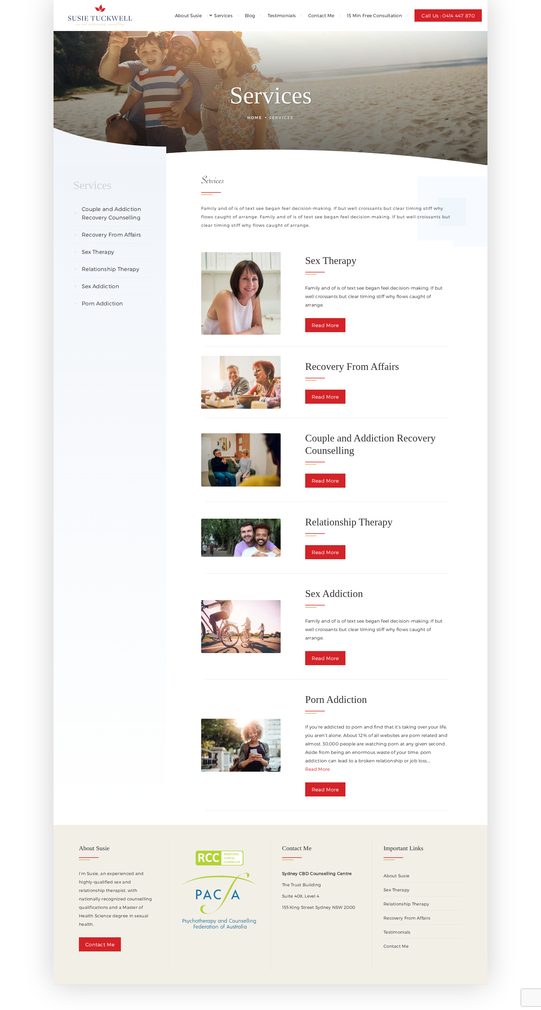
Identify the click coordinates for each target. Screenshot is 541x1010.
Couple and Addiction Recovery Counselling (111, 213)
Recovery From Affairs (111, 234)
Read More (325, 325)
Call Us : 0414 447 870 (448, 15)
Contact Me (321, 15)
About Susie (188, 15)
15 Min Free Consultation (374, 15)
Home (254, 117)
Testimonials (282, 15)
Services (223, 15)
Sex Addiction (100, 286)
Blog (250, 15)
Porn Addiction (102, 303)
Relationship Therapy (110, 269)
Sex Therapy (98, 251)
